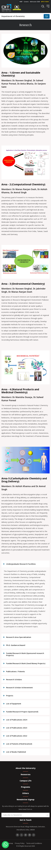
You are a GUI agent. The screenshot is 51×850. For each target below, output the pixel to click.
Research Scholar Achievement (19, 687)
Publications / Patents (15, 671)
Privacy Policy (19, 843)
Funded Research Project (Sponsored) (22, 711)
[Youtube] (25, 835)
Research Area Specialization (18, 637)
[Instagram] (33, 835)
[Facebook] (17, 835)
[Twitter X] (21, 835)
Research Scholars (14, 679)
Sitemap (10, 843)
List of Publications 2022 (16, 736)
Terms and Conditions (34, 843)
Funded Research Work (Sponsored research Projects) (25, 654)
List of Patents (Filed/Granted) (19, 744)
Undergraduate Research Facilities (21, 564)
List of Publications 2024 (16, 719)
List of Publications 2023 (16, 728)
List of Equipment (13, 703)
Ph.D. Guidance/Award (15, 645)
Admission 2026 (35, 1)
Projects (9, 695)
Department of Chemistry (13, 16)
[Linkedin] (29, 835)
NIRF (21, 1)
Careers (26, 1)
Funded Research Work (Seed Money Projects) (25, 663)
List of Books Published (16, 752)
